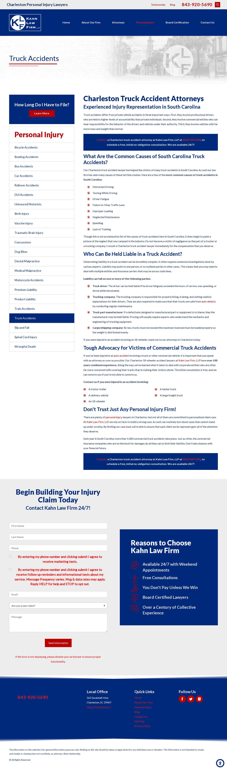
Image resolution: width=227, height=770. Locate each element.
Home (66, 22)
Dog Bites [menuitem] (20, 251)
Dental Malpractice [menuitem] (27, 261)
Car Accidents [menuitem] (23, 176)
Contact (102, 139)
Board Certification (177, 22)
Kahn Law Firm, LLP (189, 360)
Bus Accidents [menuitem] (23, 166)
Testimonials (158, 4)
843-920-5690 (197, 4)
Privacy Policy (142, 725)
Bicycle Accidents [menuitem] (26, 147)
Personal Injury (145, 22)
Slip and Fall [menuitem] (21, 327)
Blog (172, 4)
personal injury (114, 417)
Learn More (41, 113)
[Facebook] (182, 699)
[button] (220, 763)
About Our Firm (91, 22)
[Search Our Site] (217, 4)
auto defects (209, 301)
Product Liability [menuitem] (25, 299)
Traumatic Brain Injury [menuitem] (28, 233)
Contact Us (207, 22)
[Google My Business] (199, 699)
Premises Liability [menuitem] (25, 289)
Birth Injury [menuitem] (21, 213)
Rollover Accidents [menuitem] (26, 185)
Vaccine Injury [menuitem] (23, 223)
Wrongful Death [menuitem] (25, 346)
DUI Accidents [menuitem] (23, 194)
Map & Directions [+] (99, 707)
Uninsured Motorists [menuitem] (27, 204)
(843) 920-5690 (192, 139)
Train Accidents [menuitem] (24, 308)
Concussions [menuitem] (22, 242)
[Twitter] (190, 699)
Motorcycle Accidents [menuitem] (28, 280)
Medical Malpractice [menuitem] (27, 270)
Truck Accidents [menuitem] (25, 318)
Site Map (139, 721)
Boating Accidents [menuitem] (26, 157)
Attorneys (118, 22)
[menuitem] (66, 22)
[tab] (71, 176)
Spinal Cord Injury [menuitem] (25, 337)
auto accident (121, 355)
